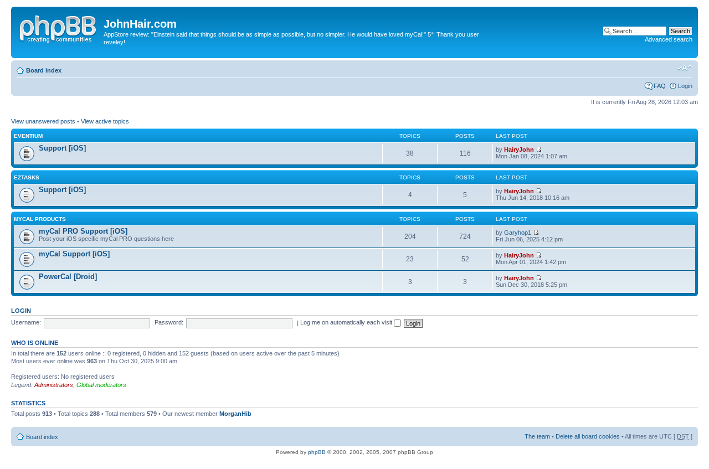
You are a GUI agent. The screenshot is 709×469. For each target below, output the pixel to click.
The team (537, 436)
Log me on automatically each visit (347, 322)
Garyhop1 (517, 232)
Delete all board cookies (588, 436)
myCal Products (40, 219)
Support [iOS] (62, 148)
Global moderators (101, 385)
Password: (169, 322)
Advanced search (668, 39)
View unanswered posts (43, 121)
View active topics (105, 121)
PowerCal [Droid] (68, 276)
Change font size (684, 68)
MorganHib (235, 413)
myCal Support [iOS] (74, 254)
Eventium (28, 136)
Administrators (53, 385)
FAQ (660, 86)
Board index (43, 70)
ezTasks (26, 177)
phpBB (317, 452)
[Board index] (59, 27)
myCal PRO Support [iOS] (83, 231)
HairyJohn (519, 149)
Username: (26, 322)
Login (685, 86)
